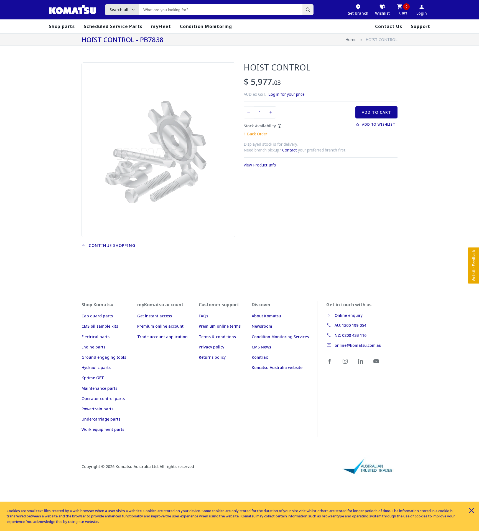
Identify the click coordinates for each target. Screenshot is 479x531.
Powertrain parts (97, 408)
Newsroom (262, 326)
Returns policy (212, 357)
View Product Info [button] (260, 165)
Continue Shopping (111, 245)
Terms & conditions (217, 336)
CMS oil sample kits (99, 326)
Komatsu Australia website (277, 367)
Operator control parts (103, 398)
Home (350, 39)
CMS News (261, 347)
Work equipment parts (102, 429)
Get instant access (154, 315)
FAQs (203, 315)
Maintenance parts (99, 388)
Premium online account (160, 326)
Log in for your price (286, 94)
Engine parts (93, 347)
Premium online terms (220, 326)
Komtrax (260, 357)
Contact (289, 150)
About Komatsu (266, 315)
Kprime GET (92, 377)
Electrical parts (95, 336)
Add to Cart (376, 112)
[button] (473, 265)
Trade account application (162, 336)
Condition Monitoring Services (280, 336)
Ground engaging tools (103, 357)
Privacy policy (211, 347)
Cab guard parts (97, 315)
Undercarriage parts (100, 419)
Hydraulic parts (96, 367)
